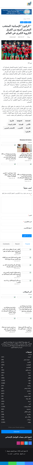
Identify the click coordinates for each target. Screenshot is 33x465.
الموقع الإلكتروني (28, 228)
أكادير (27, 124)
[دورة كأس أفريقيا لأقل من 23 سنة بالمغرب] (26, 283)
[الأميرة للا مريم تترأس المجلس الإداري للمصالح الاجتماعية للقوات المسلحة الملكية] (24, 148)
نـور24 (28, 37)
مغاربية (29, 414)
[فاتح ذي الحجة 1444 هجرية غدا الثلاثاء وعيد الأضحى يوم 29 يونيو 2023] (26, 260)
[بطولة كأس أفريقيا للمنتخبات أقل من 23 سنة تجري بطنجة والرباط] (26, 267)
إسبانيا (20, 124)
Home (28, 18)
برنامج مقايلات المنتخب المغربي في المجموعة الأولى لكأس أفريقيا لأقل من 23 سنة (11, 274)
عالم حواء (28, 398)
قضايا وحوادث (27, 406)
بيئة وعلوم (28, 370)
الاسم (30, 215)
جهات (29, 380)
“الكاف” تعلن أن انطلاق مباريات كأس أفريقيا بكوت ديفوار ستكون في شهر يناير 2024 (12, 251)
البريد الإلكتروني (27, 221)
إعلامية (29, 362)
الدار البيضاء (11, 124)
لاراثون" (27, 131)
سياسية (29, 391)
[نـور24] (29, 3)
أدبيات (29, 357)
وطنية (24, 18)
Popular (27, 244)
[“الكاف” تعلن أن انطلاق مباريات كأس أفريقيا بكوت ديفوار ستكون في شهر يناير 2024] (26, 251)
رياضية (25, 22)
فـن (30, 404)
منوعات (29, 419)
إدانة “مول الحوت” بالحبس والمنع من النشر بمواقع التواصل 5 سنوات (9, 174)
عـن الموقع (22, 453)
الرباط (27, 128)
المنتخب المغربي (9, 128)
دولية (30, 22)
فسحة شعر (26, 359)
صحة (29, 393)
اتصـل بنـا (10, 453)
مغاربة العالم (27, 411)
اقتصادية (29, 364)
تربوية (29, 372)
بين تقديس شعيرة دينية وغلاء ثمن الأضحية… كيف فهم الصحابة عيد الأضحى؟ (9, 328)
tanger (19, 121)
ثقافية (29, 377)
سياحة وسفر (27, 388)
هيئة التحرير (16, 453)
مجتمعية (29, 409)
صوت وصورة (27, 396)
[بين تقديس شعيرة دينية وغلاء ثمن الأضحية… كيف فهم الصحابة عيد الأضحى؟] (8, 321)
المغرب (20, 128)
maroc (27, 121)
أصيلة (11, 121)
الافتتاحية (28, 367)
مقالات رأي (28, 417)
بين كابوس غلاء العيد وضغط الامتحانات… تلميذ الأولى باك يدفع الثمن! (25, 328)
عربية (29, 401)
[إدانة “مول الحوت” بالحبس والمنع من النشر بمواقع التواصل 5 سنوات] (8, 167)
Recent (17, 244)
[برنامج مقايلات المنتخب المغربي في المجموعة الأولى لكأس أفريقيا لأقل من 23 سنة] (26, 275)
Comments (6, 244)
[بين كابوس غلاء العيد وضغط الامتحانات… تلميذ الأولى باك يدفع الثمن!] (24, 321)
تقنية (29, 375)
